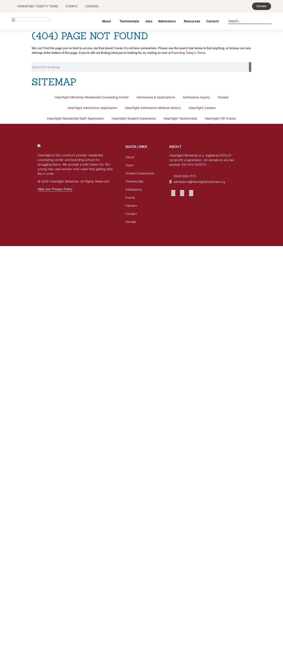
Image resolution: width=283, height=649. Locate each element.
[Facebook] (173, 193)
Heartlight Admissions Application (92, 108)
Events (130, 197)
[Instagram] (182, 193)
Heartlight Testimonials (180, 118)
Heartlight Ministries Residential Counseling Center (92, 97)
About (106, 21)
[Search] (269, 20)
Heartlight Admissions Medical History (153, 108)
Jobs (148, 21)
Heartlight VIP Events (220, 118)
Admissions (167, 21)
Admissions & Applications (155, 97)
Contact (212, 21)
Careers (131, 206)
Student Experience (139, 173)
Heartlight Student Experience (134, 118)
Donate (223, 97)
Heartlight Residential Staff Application (75, 118)
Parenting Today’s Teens (188, 52)
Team (129, 165)
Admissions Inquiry (196, 97)
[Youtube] (191, 193)
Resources (192, 21)
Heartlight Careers (202, 108)
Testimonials (129, 21)
